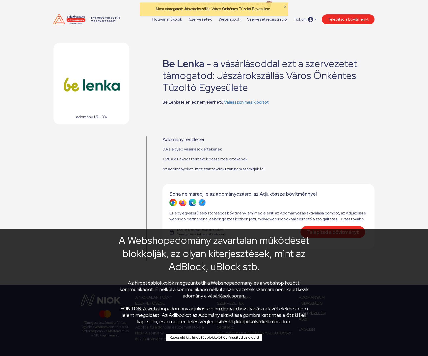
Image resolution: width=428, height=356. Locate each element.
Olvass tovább (351, 219)
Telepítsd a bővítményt (348, 19)
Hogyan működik (167, 19)
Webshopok (229, 19)
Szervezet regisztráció (267, 19)
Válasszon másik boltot (246, 102)
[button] (305, 19)
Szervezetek (200, 19)
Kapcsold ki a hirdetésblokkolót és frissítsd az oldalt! (214, 337)
